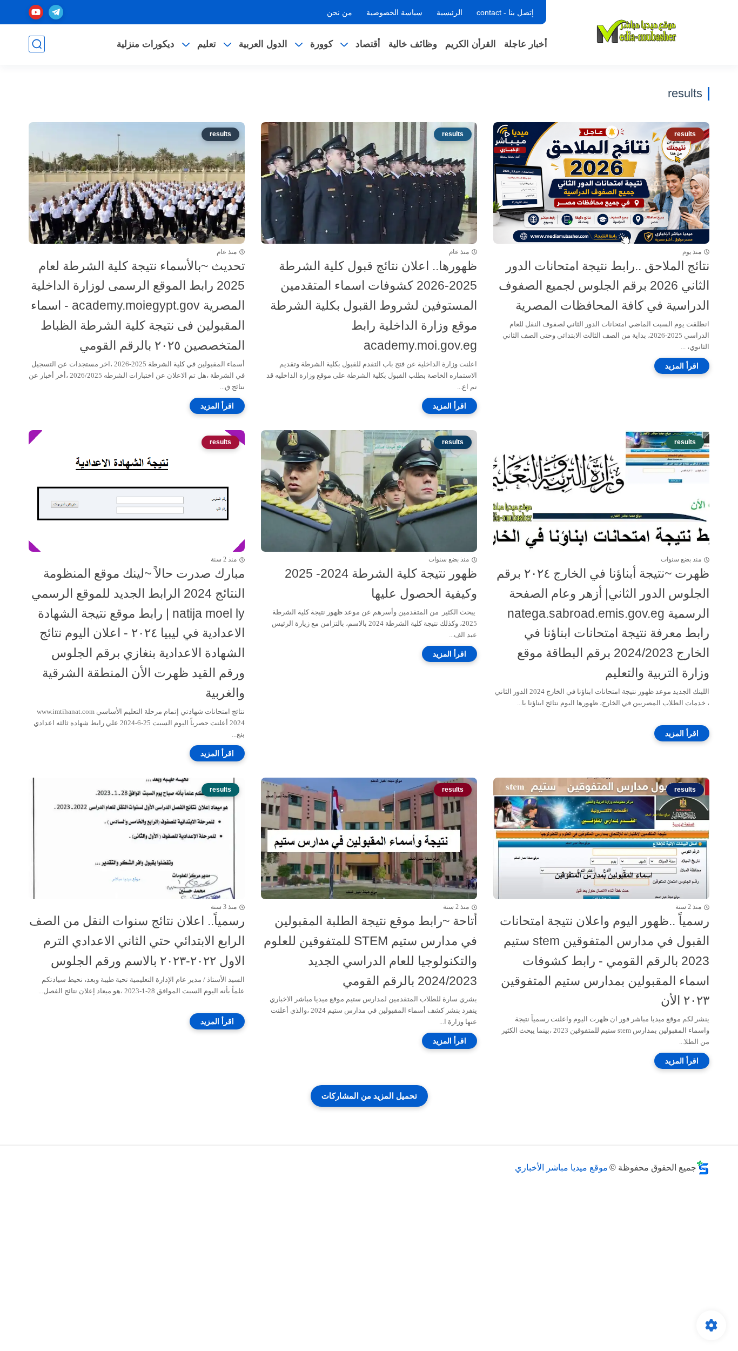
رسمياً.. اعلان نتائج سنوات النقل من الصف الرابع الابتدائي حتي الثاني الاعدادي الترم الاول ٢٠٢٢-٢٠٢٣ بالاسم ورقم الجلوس (137, 941)
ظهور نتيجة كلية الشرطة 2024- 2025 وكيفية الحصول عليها (381, 583)
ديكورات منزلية (146, 44)
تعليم (206, 44)
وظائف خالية (412, 44)
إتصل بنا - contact (505, 12)
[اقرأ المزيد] (681, 366)
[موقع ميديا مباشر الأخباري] (636, 31)
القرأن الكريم (470, 44)
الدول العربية (263, 44)
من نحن (339, 12)
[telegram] (56, 12)
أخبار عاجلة (525, 44)
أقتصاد (367, 44)
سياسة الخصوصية (394, 12)
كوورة (321, 44)
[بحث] (37, 44)
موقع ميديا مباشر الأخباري (561, 1167)
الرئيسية (449, 12)
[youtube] (36, 12)
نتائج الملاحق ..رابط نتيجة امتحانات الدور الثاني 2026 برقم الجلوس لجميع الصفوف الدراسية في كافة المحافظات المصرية (604, 286)
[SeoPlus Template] (702, 1167)
